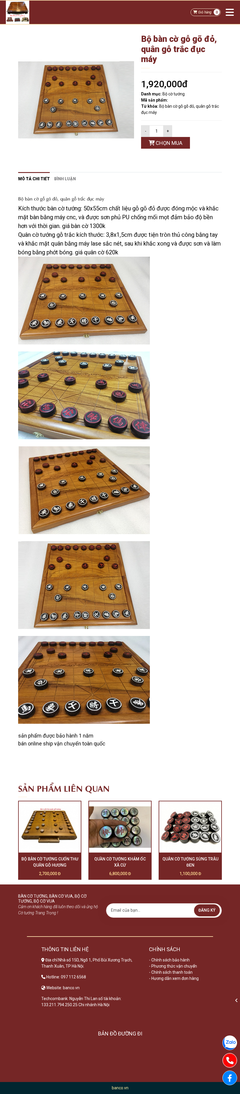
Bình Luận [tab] (65, 178)
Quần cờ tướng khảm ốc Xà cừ (120, 862)
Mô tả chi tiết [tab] (34, 178)
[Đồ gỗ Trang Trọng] (17, 12)
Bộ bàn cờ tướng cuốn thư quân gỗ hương (49, 862)
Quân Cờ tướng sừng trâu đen (190, 862)
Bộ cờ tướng (173, 94)
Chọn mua (168, 143)
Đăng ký (206, 910)
